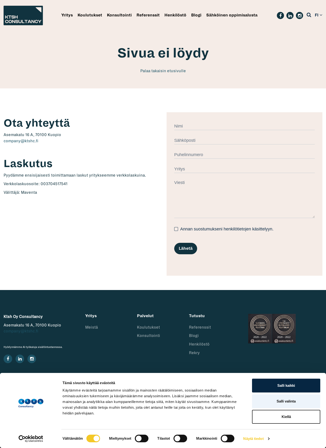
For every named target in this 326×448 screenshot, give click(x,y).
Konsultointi (119, 15)
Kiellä (286, 417)
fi (316, 15)
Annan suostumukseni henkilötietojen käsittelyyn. (226, 229)
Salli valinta (286, 401)
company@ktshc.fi (21, 141)
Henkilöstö (175, 15)
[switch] (141, 438)
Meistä (91, 327)
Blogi (196, 15)
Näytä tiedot (253, 439)
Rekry (194, 353)
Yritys (67, 15)
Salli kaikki (286, 385)
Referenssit (148, 15)
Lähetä (186, 248)
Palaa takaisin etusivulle (163, 71)
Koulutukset (90, 15)
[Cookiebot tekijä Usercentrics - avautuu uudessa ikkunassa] (31, 438)
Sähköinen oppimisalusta (232, 15)
